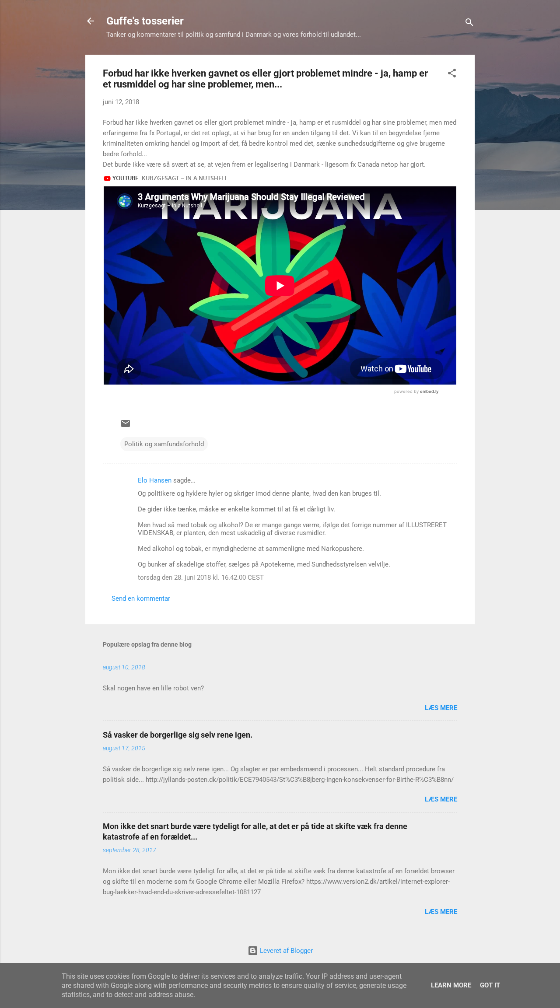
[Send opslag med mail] (125, 426)
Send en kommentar (141, 598)
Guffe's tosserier (145, 21)
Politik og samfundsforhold (164, 444)
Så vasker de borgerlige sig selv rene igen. (177, 734)
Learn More (451, 985)
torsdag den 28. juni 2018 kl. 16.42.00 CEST (201, 577)
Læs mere (441, 708)
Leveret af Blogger (285, 951)
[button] (452, 74)
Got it (490, 985)
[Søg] (469, 23)
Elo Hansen (155, 480)
